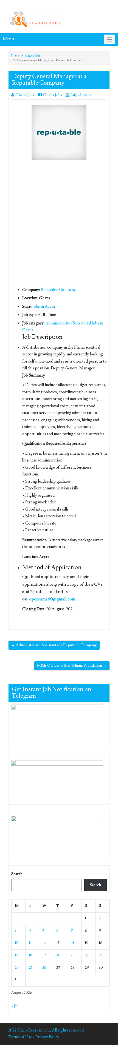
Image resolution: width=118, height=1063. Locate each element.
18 (30, 955)
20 (58, 955)
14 (72, 943)
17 (17, 955)
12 (44, 943)
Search (17, 873)
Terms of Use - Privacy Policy (33, 1037)
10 (17, 943)
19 (44, 955)
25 (30, 967)
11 (30, 943)
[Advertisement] (59, 225)
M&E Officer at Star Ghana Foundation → (72, 665)
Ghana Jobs (32, 56)
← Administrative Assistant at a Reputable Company (54, 645)
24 (17, 967)
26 (44, 967)
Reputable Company (58, 289)
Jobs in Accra (43, 306)
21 (72, 955)
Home (15, 55)
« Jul (14, 1006)
